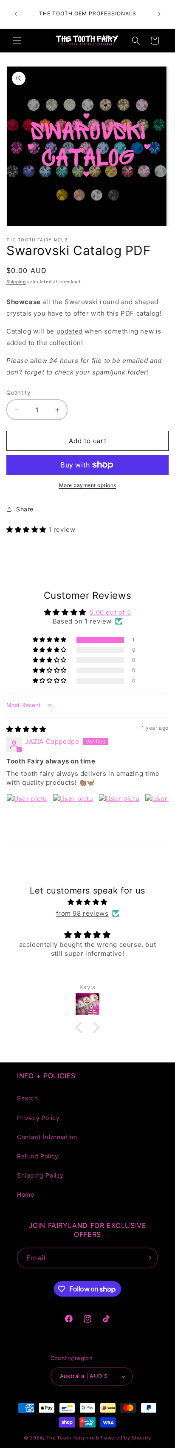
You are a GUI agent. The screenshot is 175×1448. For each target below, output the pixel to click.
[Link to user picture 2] (73, 814)
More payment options (87, 485)
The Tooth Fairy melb (72, 1438)
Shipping (16, 281)
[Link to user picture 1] (26, 814)
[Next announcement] (159, 14)
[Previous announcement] (15, 14)
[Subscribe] (147, 1258)
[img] (26, 729)
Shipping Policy (40, 1175)
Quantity (18, 392)
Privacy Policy (38, 1117)
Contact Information (47, 1136)
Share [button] (25, 509)
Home (25, 1194)
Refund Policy (38, 1156)
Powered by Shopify (126, 1438)
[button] (17, 40)
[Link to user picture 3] (119, 814)
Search (27, 1098)
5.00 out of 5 (110, 612)
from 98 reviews (82, 913)
